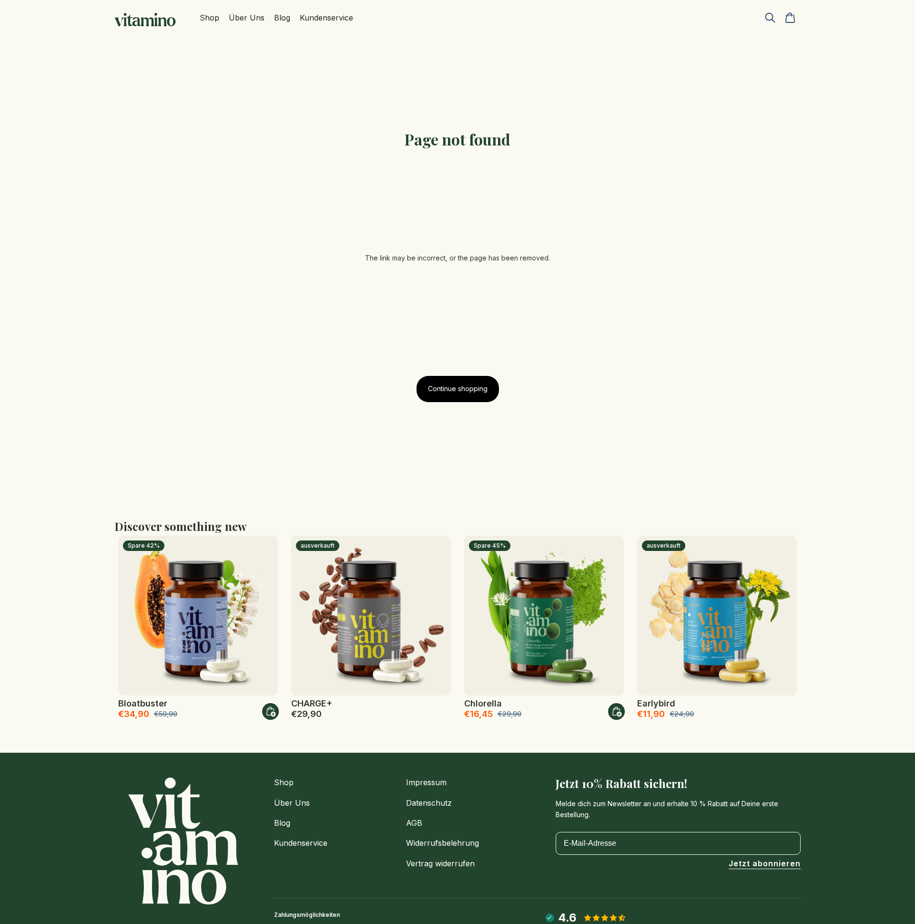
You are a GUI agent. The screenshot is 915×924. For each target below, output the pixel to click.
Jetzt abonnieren (765, 864)
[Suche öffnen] (770, 17)
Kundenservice (300, 843)
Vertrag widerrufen (440, 863)
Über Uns (292, 803)
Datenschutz (429, 803)
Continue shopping (458, 388)
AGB (414, 823)
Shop (284, 782)
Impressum (426, 782)
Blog (282, 823)
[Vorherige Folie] (132, 615)
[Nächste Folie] (263, 615)
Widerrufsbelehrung (442, 843)
